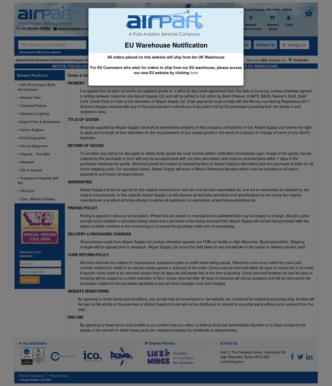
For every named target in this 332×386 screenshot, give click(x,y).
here (194, 72)
